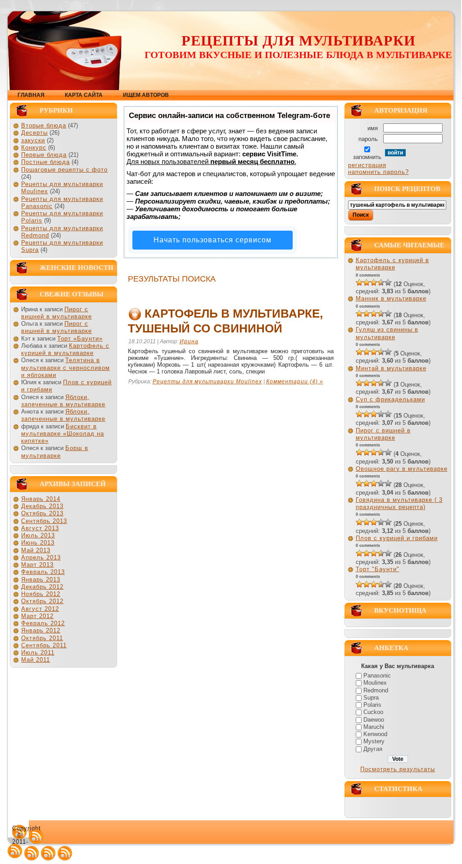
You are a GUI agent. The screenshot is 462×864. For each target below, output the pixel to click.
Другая (372, 749)
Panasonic (377, 675)
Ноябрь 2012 (40, 594)
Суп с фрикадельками (390, 399)
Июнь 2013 (37, 542)
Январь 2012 (40, 630)
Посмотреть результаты (397, 769)
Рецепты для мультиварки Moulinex (207, 381)
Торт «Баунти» (80, 338)
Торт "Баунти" (377, 569)
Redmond (375, 690)
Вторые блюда (43, 125)
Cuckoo (373, 712)
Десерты (34, 132)
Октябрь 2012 (42, 601)
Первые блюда (44, 154)
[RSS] (36, 836)
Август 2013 (40, 528)
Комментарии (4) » (294, 381)
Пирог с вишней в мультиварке (56, 313)
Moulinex (375, 682)
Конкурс (33, 147)
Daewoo (373, 719)
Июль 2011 (37, 652)
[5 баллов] (388, 282)
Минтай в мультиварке (391, 368)
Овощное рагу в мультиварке (402, 468)
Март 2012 (37, 616)
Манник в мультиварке (391, 298)
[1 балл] (359, 282)
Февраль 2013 (43, 571)
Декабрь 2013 (42, 506)
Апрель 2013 (41, 557)
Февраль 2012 (43, 623)
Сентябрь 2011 (44, 645)
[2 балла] (366, 282)
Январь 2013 (40, 579)
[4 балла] (381, 282)
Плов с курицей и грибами (397, 538)
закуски (33, 140)
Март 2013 (37, 564)
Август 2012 (40, 608)
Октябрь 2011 (42, 638)
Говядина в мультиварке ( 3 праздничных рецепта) (399, 503)
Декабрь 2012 (42, 586)
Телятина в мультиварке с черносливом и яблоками (65, 367)
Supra (371, 697)
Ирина (189, 341)
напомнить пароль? (378, 171)
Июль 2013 (38, 535)
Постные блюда (45, 162)
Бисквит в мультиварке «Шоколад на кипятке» (62, 434)
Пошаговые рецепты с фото (64, 169)
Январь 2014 (40, 499)
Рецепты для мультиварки (298, 40)
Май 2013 (35, 550)
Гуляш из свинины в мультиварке (387, 333)
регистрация (367, 165)
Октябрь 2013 (42, 513)
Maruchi (373, 726)
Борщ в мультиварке (54, 452)
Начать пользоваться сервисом (213, 240)
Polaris (372, 704)
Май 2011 (35, 659)
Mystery (374, 741)
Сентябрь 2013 (44, 521)
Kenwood (375, 734)
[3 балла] (373, 282)
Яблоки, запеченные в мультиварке (63, 401)
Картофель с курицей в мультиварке (65, 349)
